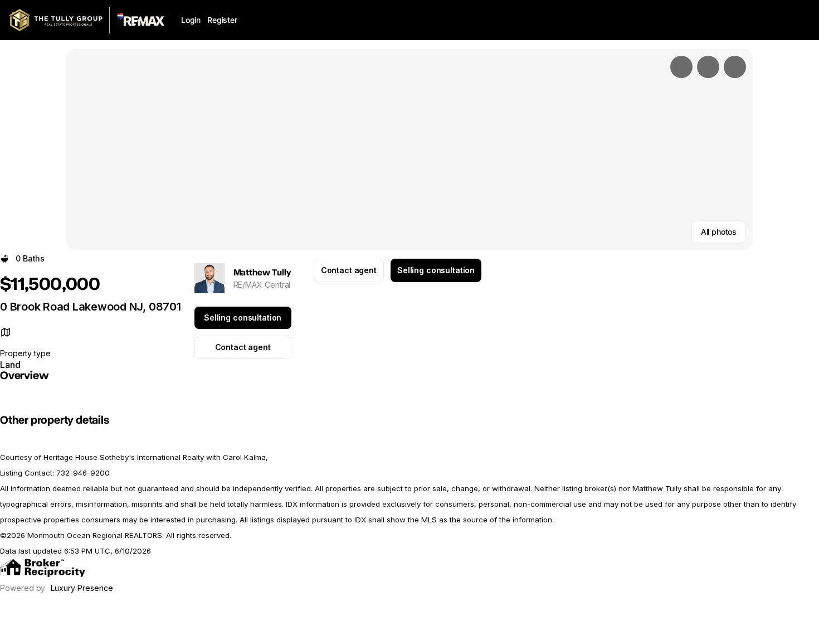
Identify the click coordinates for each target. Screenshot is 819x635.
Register (222, 20)
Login (191, 20)
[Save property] (708, 67)
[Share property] (735, 67)
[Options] (681, 67)
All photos (719, 231)
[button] (409, 149)
